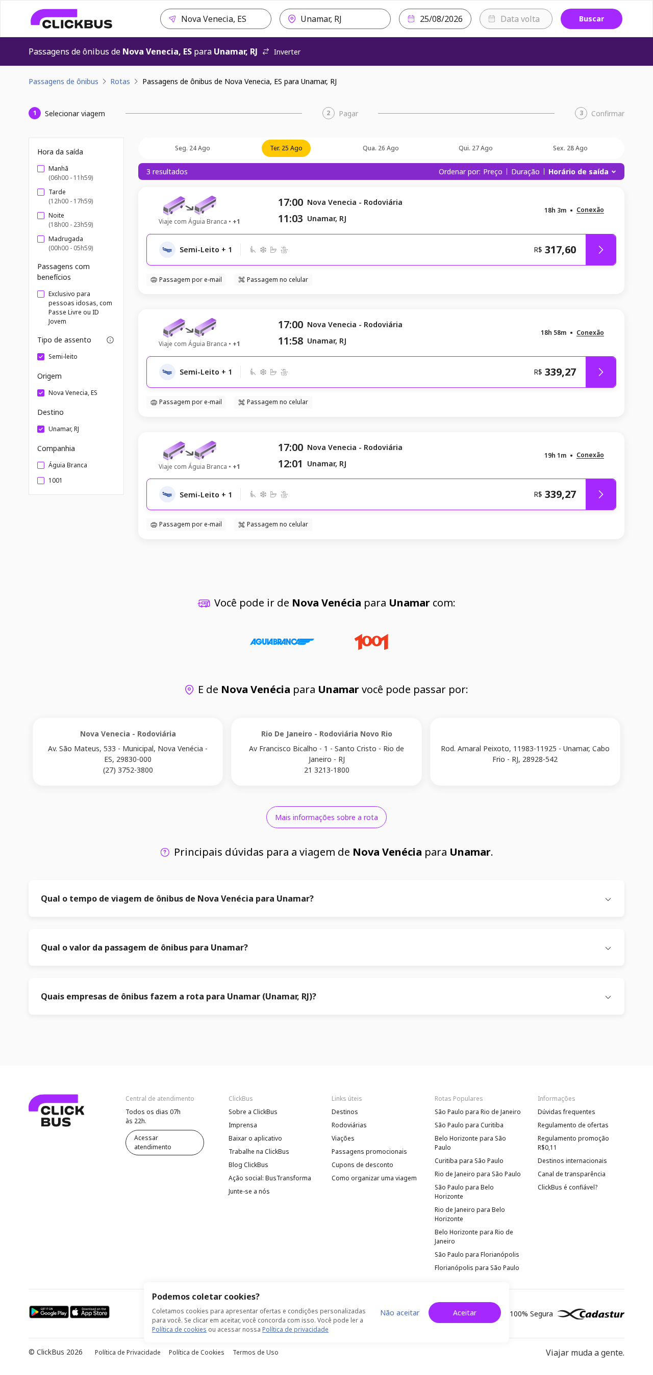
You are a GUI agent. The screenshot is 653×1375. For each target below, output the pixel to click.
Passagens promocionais (369, 1151)
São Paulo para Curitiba (469, 1125)
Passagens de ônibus (63, 81)
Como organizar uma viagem (374, 1178)
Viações (343, 1138)
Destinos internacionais (572, 1160)
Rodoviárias (349, 1125)
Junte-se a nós (249, 1191)
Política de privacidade (295, 1329)
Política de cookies (179, 1329)
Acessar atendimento (152, 1142)
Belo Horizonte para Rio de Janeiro (474, 1237)
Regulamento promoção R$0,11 (573, 1143)
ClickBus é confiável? (567, 1187)
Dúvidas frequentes (566, 1111)
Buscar (591, 18)
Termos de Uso (256, 1352)
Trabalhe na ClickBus (259, 1151)
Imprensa (243, 1125)
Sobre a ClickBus (253, 1111)
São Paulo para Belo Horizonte (464, 1192)
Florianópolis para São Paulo (477, 1267)
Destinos (345, 1111)
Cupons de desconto (362, 1164)
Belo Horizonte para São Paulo (470, 1143)
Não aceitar (399, 1312)
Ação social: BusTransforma (270, 1178)
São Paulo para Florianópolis (477, 1254)
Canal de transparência (572, 1174)
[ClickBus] (72, 19)
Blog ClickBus (248, 1164)
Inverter (287, 52)
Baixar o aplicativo (255, 1138)
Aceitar (464, 1312)
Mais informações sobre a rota (326, 817)
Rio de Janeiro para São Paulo (478, 1174)
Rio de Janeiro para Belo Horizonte (470, 1214)
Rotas (120, 81)
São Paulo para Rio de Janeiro (478, 1111)
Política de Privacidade (128, 1352)
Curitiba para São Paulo (469, 1160)
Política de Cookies (196, 1352)
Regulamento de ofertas (573, 1125)
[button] (590, 210)
